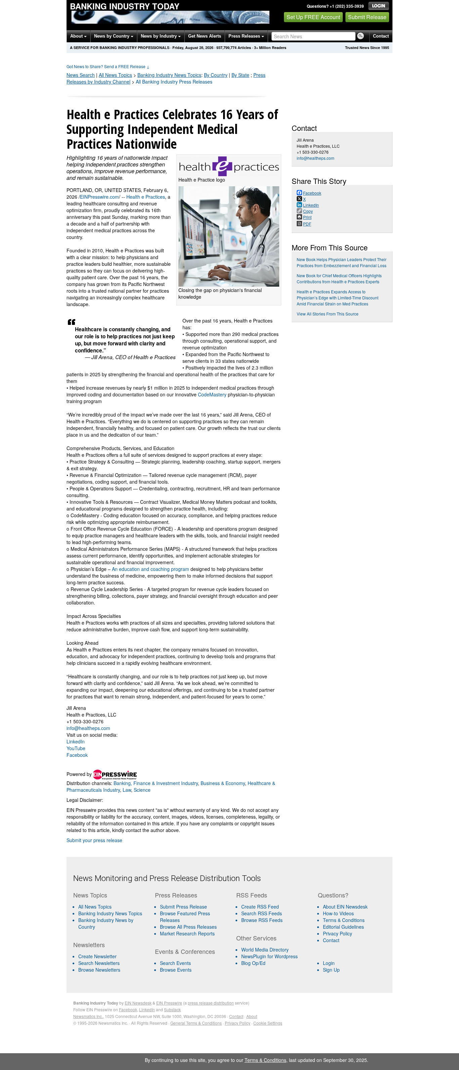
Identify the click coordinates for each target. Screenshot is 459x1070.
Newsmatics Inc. (88, 1016)
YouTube (76, 748)
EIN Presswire (169, 1003)
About (77, 36)
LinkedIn (76, 741)
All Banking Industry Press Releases (174, 81)
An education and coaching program (150, 569)
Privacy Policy (337, 933)
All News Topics (115, 74)
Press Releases (244, 36)
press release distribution (211, 1003)
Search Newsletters (99, 963)
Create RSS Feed (260, 906)
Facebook (77, 754)
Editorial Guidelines (343, 926)
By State (240, 74)
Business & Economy (223, 783)
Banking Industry (169, 74)
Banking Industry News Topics (110, 913)
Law (127, 789)
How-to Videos (338, 913)
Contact (381, 36)
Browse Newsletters (99, 969)
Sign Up (331, 969)
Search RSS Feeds (261, 913)
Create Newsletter (97, 956)
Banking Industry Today (124, 6)
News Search (81, 74)
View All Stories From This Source (328, 314)
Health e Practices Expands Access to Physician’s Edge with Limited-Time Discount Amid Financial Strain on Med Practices (337, 297)
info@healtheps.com (88, 728)
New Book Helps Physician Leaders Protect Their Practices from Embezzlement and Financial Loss (341, 262)
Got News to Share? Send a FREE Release (108, 66)
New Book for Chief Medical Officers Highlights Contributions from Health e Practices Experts (339, 278)
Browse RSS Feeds (262, 920)
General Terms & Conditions (196, 1023)
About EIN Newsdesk (345, 906)
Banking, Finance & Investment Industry (156, 783)
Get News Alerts (204, 36)
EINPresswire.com (99, 196)
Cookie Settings (267, 1023)
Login (329, 963)
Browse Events (176, 969)
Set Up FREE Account (313, 17)
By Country (215, 74)
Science (142, 789)
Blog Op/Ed (253, 963)
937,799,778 (226, 47)
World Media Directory (265, 949)
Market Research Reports (187, 933)
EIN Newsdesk (138, 1003)
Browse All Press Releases (188, 926)
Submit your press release (94, 840)
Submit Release (367, 17)
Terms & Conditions (344, 920)
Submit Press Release (183, 906)
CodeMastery (212, 394)
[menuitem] (111, 913)
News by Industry (159, 36)
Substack (172, 1009)
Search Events (175, 963)
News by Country (112, 36)
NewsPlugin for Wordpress (269, 956)
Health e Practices (145, 196)
